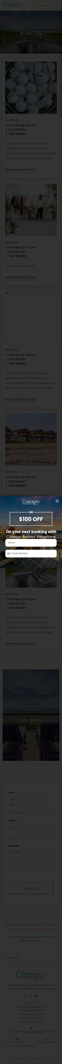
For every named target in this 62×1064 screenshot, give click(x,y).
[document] (31, 532)
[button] (57, 501)
